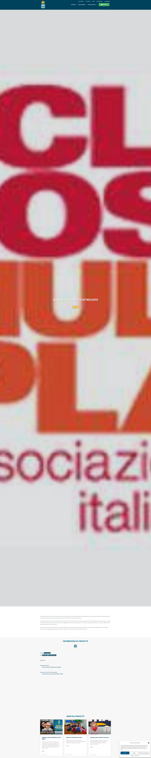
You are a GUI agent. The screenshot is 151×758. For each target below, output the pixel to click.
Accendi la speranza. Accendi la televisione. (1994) (52, 673)
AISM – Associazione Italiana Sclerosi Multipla (51, 667)
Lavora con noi (81, 1)
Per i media (88, 1)
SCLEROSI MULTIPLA (52, 655)
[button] (148, 742)
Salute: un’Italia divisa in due (74, 737)
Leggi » (43, 751)
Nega (134, 753)
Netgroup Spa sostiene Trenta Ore (99, 737)
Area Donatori (107, 1)
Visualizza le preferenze (144, 753)
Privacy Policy (137, 755)
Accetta (125, 753)
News (93, 1)
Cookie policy (132, 755)
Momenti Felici (99, 1)
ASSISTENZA (45, 655)
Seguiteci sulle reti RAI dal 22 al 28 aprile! (51, 738)
